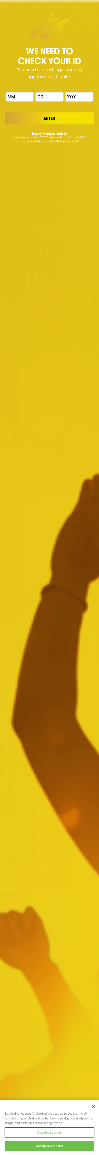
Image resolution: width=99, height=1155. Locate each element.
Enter (49, 118)
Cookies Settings (49, 1132)
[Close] (93, 1106)
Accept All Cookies (49, 1146)
